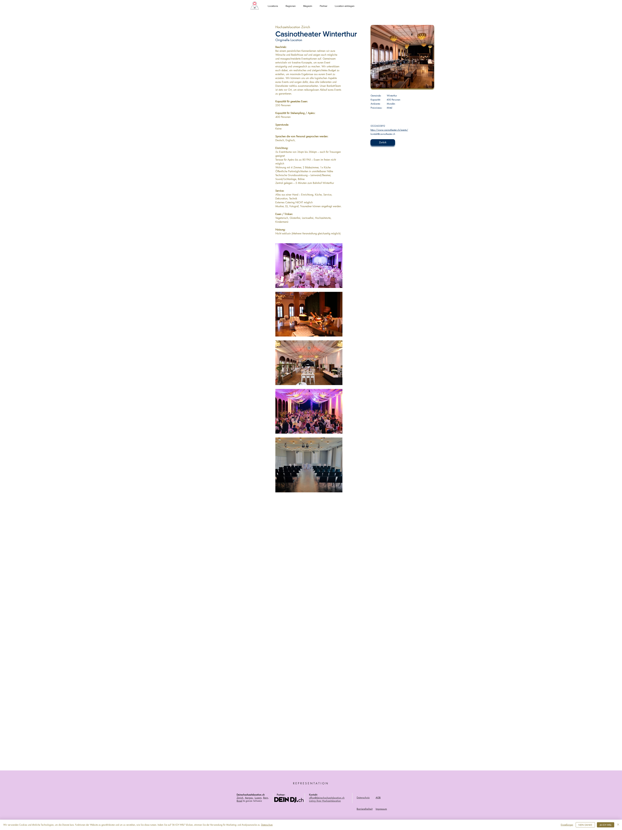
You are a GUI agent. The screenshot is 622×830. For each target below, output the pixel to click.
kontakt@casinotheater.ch (383, 133)
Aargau (249, 797)
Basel (239, 800)
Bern (265, 797)
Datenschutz (267, 824)
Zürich (240, 797)
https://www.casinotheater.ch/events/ (389, 129)
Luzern (258, 797)
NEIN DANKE (585, 824)
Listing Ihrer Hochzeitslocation (325, 800)
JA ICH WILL (605, 824)
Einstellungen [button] (567, 824)
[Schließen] (618, 824)
